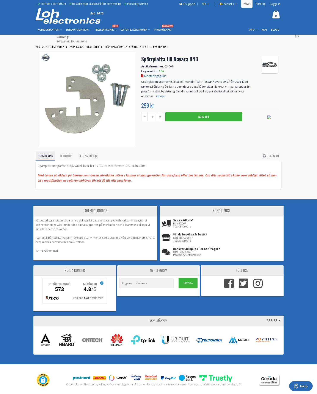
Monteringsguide (155, 76)
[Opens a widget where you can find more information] (301, 386)
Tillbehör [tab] (66, 155)
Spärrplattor (114, 46)
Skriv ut (273, 155)
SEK (204, 4)
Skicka (188, 283)
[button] (43, 380)
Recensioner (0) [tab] (88, 155)
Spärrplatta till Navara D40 (148, 46)
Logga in (275, 4)
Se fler (272, 320)
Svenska (229, 4)
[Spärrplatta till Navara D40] (87, 99)
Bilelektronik (55, 46)
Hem (38, 46)
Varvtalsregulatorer (84, 46)
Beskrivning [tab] (45, 155)
